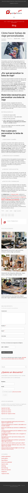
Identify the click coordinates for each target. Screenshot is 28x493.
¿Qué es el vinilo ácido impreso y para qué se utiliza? (13, 443)
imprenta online (14, 194)
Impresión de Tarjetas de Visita (8, 413)
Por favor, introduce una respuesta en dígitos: (12, 342)
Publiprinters (4, 471)
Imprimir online (10, 21)
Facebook (8, 6)
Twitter (11, 6)
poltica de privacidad (16, 391)
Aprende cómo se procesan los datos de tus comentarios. (13, 358)
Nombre (3, 325)
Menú (14, 18)
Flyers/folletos (4, 460)
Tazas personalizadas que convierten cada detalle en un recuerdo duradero (13, 425)
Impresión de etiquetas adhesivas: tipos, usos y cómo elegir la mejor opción (13, 274)
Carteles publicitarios (6, 456)
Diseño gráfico (4, 458)
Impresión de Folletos (6, 410)
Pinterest (12, 215)
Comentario (4, 311)
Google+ (9, 215)
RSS (19, 6)
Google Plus (14, 6)
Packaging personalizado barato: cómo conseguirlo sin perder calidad (13, 434)
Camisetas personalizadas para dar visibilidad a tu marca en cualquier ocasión (14, 431)
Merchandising (4, 467)
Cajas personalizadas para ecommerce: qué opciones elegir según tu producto (13, 440)
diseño (11, 210)
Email (2, 331)
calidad (7, 210)
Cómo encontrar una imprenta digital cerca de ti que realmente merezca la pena (14, 296)
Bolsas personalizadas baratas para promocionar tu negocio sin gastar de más (12, 422)
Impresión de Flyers (5, 408)
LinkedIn (17, 6)
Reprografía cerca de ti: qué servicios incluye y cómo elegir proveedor (12, 251)
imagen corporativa (17, 210)
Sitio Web (3, 336)
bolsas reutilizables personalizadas (10, 199)
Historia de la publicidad (6, 462)
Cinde (19, 485)
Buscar (26, 367)
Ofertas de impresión (6, 469)
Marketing (3, 466)
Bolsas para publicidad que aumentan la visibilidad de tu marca (13, 428)
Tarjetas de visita (5, 473)
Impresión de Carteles (6, 411)
